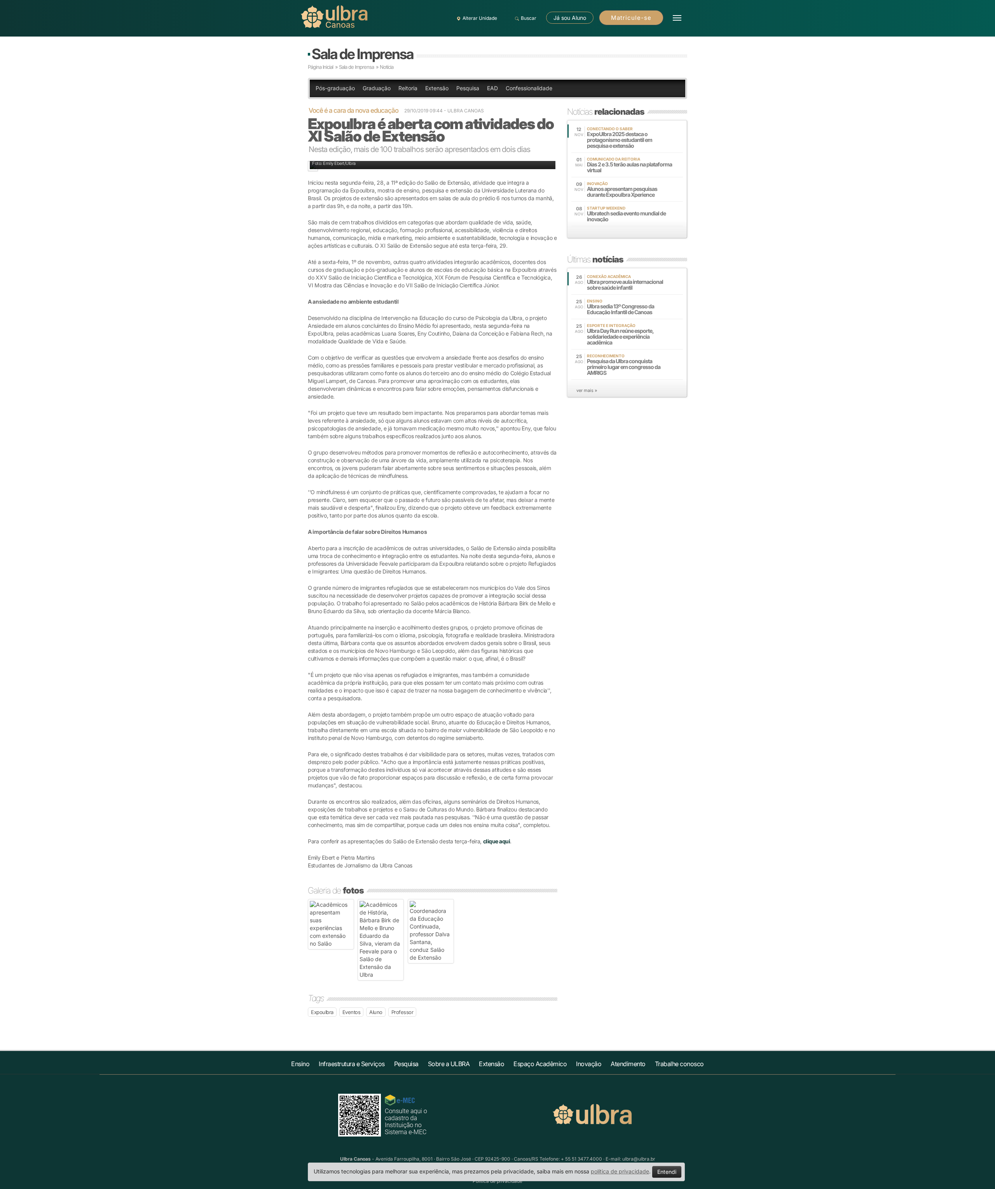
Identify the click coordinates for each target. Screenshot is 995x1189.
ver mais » (586, 390)
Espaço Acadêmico (540, 1064)
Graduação (377, 88)
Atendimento (628, 1064)
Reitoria (407, 88)
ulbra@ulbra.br (638, 1159)
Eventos (351, 1012)
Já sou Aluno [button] (569, 17)
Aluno (375, 1012)
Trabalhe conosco (679, 1064)
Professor (402, 1012)
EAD (492, 88)
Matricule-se (631, 17)
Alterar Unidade (480, 18)
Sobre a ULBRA (449, 1064)
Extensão (437, 88)
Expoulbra (322, 1012)
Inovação (588, 1064)
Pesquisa (467, 88)
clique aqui (496, 841)
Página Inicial (320, 67)
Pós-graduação (335, 88)
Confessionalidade (529, 88)
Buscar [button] (528, 18)
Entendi (666, 1171)
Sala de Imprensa (362, 54)
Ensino (300, 1064)
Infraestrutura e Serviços (352, 1064)
